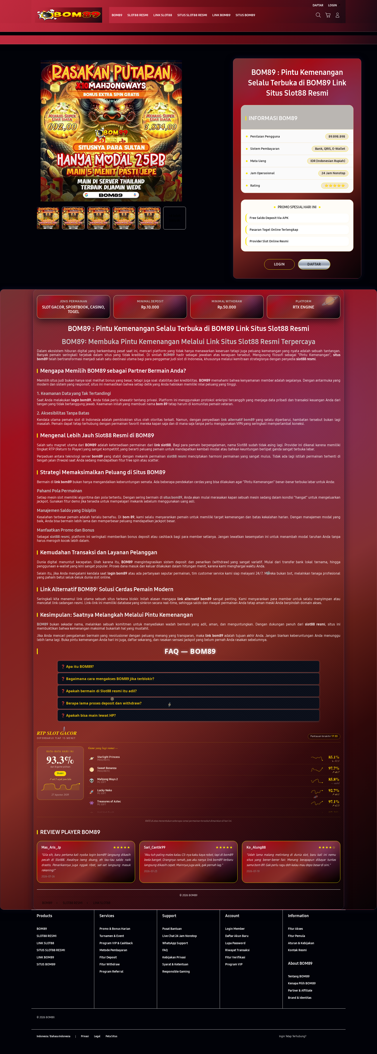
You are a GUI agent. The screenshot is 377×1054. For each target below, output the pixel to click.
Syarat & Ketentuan (175, 964)
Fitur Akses (295, 929)
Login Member (235, 929)
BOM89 (42, 929)
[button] (327, 15)
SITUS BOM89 (46, 964)
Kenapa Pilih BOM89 (302, 983)
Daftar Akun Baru (236, 936)
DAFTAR (314, 264)
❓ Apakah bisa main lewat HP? (88, 715)
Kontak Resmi (297, 950)
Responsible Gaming (176, 971)
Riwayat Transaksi (237, 950)
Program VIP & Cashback (116, 943)
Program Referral (111, 971)
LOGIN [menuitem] (332, 5)
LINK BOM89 (45, 957)
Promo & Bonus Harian (114, 929)
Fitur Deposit (108, 957)
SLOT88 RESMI (47, 936)
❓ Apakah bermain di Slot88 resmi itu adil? (99, 691)
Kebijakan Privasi (174, 957)
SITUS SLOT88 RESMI (51, 950)
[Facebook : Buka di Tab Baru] (312, 1036)
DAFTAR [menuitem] (318, 5)
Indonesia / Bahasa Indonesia (53, 1036)
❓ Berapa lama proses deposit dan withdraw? (101, 703)
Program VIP (233, 964)
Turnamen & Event (111, 936)
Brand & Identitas (299, 998)
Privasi (85, 1036)
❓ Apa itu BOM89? (77, 666)
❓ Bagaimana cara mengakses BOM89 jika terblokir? (107, 678)
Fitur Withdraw (109, 964)
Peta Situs (111, 1036)
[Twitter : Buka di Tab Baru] (320, 1036)
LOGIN (279, 264)
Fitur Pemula (296, 936)
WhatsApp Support (175, 943)
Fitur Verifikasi (235, 957)
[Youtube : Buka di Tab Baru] (337, 1036)
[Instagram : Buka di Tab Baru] (329, 1036)
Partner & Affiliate (300, 990)
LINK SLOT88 (45, 943)
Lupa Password (235, 943)
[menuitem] (117, 15)
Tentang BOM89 (299, 976)
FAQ (165, 950)
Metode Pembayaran (113, 950)
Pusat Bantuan (172, 929)
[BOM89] (68, 15)
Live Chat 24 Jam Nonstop (179, 936)
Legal (97, 1036)
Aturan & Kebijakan (301, 943)
